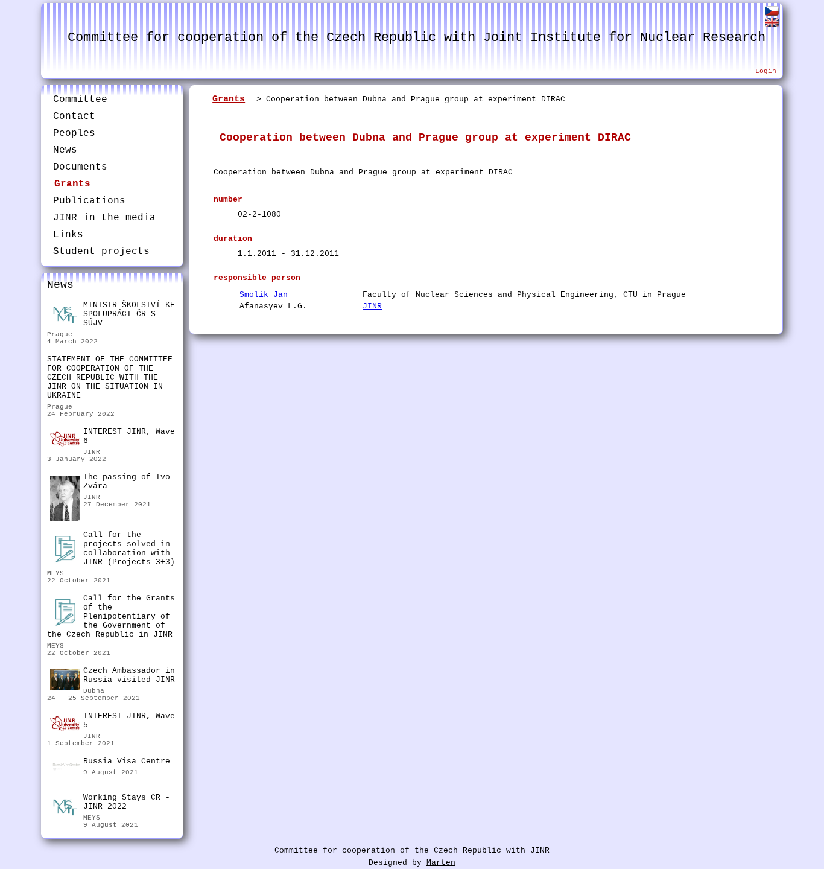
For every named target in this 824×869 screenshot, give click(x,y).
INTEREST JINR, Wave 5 (129, 720)
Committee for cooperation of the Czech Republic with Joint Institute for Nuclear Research (416, 37)
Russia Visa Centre (126, 761)
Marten (440, 862)
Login (765, 71)
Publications (89, 201)
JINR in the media (104, 217)
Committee (80, 99)
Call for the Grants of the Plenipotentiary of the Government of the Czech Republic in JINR (111, 616)
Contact (74, 116)
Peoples (74, 133)
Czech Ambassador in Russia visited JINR (129, 675)
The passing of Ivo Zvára (126, 482)
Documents (80, 167)
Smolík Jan (263, 294)
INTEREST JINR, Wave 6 (129, 436)
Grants (72, 184)
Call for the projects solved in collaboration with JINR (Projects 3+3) (129, 548)
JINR (372, 306)
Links (68, 234)
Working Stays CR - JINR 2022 (126, 802)
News (65, 150)
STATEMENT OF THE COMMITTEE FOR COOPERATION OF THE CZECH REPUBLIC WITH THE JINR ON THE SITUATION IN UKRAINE (110, 377)
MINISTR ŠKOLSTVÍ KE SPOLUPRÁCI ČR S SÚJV (129, 314)
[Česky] (772, 13)
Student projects (101, 251)
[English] (772, 24)
